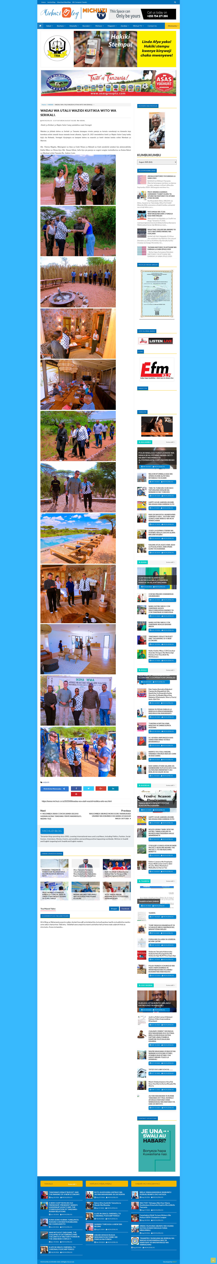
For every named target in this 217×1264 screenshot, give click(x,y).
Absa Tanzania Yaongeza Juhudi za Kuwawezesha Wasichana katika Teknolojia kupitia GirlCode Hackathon (84, 873)
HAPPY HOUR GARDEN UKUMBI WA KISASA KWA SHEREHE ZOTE (161, 503)
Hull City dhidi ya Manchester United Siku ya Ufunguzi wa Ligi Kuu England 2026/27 (116, 874)
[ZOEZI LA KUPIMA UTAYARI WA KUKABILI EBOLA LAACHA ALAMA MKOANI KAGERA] (141, 538)
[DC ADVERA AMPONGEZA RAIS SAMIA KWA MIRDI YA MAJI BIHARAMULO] (141, 745)
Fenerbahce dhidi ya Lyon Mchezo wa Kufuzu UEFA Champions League (155, 1216)
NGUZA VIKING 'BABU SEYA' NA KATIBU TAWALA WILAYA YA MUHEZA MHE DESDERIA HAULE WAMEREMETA (161, 832)
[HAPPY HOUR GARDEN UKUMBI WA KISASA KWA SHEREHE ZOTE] (141, 509)
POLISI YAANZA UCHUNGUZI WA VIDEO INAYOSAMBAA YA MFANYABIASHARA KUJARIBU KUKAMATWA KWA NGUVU (162, 969)
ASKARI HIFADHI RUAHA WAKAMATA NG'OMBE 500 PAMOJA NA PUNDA (105, 1237)
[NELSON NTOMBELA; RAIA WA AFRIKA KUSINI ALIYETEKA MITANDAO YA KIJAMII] (141, 481)
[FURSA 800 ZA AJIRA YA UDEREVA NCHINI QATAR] (141, 947)
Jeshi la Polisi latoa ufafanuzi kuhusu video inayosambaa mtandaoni (160, 1019)
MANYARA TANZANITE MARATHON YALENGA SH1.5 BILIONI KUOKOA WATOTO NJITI (53, 873)
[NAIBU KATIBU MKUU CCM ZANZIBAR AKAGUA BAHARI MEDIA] (141, 630)
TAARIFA (152, 913)
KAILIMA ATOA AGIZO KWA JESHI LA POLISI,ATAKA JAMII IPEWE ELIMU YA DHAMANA (162, 547)
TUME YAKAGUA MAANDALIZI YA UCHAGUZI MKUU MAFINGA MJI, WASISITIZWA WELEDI (162, 927)
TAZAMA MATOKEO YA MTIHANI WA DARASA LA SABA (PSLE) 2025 (162, 248)
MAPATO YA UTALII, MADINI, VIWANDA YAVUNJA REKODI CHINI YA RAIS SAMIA (162, 754)
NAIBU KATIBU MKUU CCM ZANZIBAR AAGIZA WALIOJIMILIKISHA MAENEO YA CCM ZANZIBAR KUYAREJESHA (161, 609)
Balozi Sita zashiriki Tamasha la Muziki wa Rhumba (107, 1204)
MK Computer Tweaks (79, 2)
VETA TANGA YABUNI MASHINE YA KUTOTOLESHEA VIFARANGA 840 (116, 896)
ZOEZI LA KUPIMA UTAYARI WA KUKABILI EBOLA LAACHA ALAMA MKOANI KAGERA (162, 533)
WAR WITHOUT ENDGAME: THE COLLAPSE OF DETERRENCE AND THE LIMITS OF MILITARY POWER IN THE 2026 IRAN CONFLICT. (64, 1235)
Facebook (125, 909)
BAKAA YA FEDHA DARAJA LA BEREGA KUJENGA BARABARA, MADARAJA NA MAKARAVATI (161, 711)
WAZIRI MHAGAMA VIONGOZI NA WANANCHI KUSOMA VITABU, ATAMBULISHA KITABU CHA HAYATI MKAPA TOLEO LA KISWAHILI (162, 1055)
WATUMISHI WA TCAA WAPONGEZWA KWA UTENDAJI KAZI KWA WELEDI (160, 214)
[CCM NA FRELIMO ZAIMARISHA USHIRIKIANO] (141, 601)
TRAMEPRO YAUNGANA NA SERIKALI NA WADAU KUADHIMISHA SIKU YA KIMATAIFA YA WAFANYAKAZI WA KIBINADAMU (157, 1241)
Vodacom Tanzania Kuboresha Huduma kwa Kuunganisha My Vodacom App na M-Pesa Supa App (162, 954)
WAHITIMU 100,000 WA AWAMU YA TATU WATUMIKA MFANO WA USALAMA (162, 232)
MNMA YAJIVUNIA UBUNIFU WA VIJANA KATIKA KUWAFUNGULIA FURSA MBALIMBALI (157, 1228)
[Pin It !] (76, 794)
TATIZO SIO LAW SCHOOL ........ (161, 1069)
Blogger (114, 909)
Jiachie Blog (51, 2)
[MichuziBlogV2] (74, 12)
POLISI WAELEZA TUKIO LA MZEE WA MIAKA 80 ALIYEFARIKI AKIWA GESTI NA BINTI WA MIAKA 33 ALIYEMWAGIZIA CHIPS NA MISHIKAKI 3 (156, 458)
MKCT (174, 1262)
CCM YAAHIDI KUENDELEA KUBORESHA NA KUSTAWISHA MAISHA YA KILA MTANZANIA (153, 580)
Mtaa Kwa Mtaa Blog (63, 2)
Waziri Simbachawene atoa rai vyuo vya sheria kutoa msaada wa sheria (162, 1084)
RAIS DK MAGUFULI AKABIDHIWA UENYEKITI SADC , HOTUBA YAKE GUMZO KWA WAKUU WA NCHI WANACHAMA (162, 518)
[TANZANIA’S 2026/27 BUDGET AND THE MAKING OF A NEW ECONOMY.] (141, 644)
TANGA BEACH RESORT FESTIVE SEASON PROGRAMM (154, 804)
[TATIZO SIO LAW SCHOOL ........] (141, 1077)
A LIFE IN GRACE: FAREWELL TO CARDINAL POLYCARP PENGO (62, 1248)
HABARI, (82, 120)
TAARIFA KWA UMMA (149, 901)
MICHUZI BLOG (45, 1262)
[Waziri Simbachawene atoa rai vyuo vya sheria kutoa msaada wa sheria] (141, 1089)
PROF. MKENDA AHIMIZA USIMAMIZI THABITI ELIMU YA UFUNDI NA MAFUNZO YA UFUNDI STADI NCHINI (161, 195)
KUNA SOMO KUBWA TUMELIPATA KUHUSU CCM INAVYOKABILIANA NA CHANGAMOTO (64, 1222)
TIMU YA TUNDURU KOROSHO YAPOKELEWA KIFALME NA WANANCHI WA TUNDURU (161, 490)
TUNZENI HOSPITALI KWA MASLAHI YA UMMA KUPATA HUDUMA (160, 725)
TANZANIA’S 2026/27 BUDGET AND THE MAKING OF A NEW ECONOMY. (161, 639)
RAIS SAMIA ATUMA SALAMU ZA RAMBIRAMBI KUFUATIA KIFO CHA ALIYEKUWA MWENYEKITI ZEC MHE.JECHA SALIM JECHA (162, 769)
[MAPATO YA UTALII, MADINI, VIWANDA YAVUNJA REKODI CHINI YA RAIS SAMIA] (141, 759)
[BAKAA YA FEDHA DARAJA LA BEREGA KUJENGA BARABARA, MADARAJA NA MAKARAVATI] (141, 717)
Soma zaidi (170, 442)
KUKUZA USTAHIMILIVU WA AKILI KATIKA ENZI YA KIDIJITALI (155, 1004)
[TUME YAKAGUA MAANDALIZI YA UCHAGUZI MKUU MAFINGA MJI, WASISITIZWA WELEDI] (141, 933)
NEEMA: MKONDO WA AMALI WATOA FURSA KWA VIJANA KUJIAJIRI (84, 896)
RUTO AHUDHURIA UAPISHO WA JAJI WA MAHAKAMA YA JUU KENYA (109, 1193)
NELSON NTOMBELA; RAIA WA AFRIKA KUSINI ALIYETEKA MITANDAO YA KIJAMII (161, 476)
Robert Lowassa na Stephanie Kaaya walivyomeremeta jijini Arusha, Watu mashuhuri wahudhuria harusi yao (160, 865)
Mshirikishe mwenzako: (52, 789)
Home (43, 2)
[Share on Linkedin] (113, 788)
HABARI (50, 105)
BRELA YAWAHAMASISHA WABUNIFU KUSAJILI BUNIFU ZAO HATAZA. (155, 1193)
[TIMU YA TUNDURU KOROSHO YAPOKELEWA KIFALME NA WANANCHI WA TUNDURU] (141, 495)
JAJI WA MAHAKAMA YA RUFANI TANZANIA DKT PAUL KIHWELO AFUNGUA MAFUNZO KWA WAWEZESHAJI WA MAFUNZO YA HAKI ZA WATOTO (162, 1100)
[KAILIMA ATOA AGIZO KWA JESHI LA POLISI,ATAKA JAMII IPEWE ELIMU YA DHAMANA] (141, 552)
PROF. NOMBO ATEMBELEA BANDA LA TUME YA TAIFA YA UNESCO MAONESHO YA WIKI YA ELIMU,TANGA (54, 895)
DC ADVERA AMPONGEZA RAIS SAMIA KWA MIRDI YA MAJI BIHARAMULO (161, 740)
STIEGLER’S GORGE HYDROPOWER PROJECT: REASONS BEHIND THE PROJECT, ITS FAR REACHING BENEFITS (162, 849)
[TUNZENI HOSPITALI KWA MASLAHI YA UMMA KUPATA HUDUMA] (141, 731)
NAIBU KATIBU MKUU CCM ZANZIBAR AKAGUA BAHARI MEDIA (160, 624)
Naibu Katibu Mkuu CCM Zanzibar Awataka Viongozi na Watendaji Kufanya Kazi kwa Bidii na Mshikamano (162, 654)
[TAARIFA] (141, 920)
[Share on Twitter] (88, 788)
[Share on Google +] (101, 788)
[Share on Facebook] (76, 788)
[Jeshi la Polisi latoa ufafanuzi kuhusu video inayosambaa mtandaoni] (141, 1024)
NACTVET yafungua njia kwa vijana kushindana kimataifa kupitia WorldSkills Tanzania (157, 1205)
